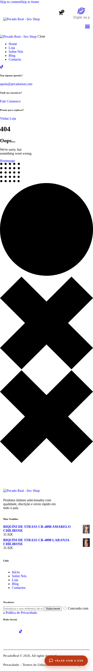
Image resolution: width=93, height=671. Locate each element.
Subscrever (53, 608)
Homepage (7, 161)
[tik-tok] (1, 67)
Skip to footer (30, 2)
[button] (87, 26)
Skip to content (10, 2)
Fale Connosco (10, 101)
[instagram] (32, 631)
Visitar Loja (8, 118)
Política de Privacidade (21, 613)
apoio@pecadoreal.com (16, 84)
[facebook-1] (8, 631)
